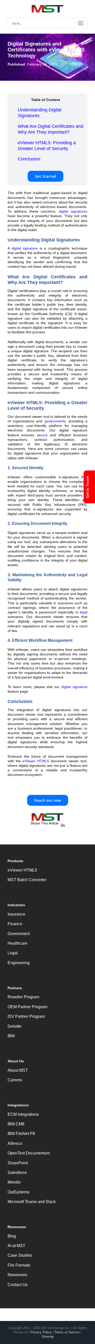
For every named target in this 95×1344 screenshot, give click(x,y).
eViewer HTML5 (36, 761)
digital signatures (73, 211)
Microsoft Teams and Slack (32, 1202)
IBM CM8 (16, 1124)
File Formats (19, 1265)
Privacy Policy (41, 1332)
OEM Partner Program (27, 1007)
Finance (15, 924)
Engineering (19, 963)
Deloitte (15, 1026)
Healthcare (17, 943)
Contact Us (18, 1285)
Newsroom (17, 1275)
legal (83, 612)
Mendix (14, 1182)
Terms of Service (67, 1332)
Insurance (16, 914)
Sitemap (48, 1336)
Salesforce (17, 1172)
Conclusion (29, 158)
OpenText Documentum (29, 1153)
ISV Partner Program (26, 1016)
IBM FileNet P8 (21, 1133)
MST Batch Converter (27, 880)
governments (55, 421)
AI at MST (16, 1246)
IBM (11, 1036)
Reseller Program (23, 997)
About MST (18, 1070)
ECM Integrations (23, 1114)
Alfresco (15, 1143)
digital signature (25, 248)
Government (19, 934)
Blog (12, 1236)
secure (42, 435)
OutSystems (18, 1192)
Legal (13, 953)
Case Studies (20, 1255)
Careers (15, 1080)
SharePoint (18, 1163)
